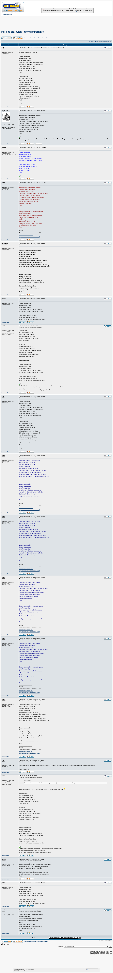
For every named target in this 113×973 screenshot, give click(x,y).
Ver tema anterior (93, 41)
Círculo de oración (43, 38)
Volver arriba (5, 107)
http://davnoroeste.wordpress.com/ (29, 237)
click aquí (74, 12)
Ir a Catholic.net (7, 14)
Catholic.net (19, 970)
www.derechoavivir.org (26, 235)
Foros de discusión (30, 38)
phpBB (20, 969)
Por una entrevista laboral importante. (22, 31)
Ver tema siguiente (105, 41)
